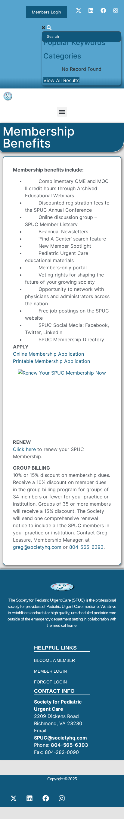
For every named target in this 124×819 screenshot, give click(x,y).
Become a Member (54, 660)
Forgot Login (50, 682)
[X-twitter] (78, 10)
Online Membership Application (48, 354)
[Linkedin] (90, 10)
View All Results (61, 80)
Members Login (46, 12)
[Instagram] (115, 10)
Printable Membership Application (51, 361)
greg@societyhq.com (37, 547)
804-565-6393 (86, 547)
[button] (62, 112)
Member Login (50, 671)
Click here (24, 449)
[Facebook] (103, 10)
